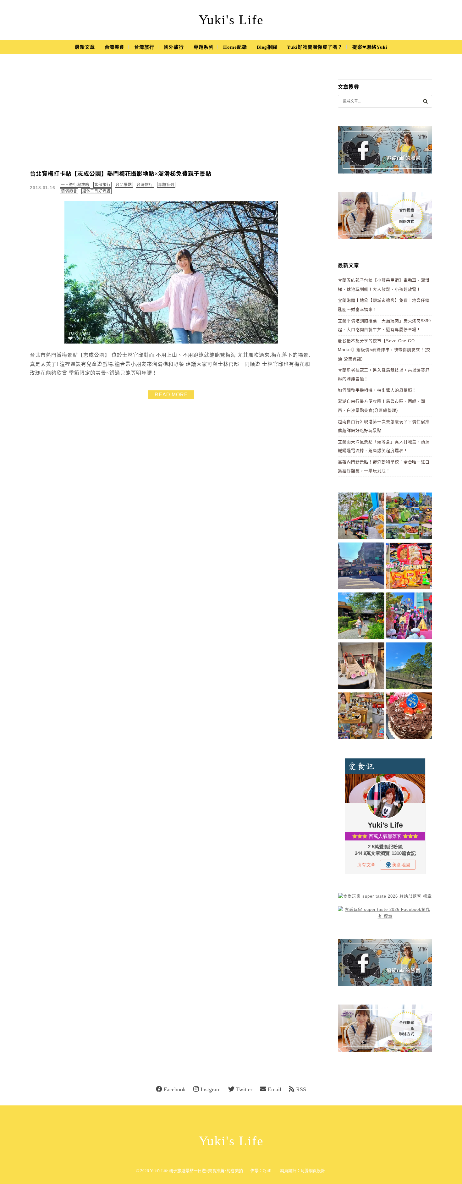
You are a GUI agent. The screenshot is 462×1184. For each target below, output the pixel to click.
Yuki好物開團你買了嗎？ (315, 47)
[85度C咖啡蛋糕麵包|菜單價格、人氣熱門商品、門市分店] (409, 716)
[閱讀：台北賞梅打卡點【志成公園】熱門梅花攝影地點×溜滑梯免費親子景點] (171, 342)
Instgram (211, 1089)
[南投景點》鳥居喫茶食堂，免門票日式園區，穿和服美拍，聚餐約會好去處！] (361, 616)
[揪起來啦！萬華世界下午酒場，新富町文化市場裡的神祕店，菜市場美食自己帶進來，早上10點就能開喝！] (361, 716)
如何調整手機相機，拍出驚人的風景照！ (377, 390)
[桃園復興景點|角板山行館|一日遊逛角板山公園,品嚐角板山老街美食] (409, 666)
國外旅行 (174, 47)
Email (274, 1089)
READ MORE (171, 394)
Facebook (175, 1089)
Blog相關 (267, 47)
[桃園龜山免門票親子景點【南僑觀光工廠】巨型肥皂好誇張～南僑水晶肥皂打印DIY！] (361, 666)
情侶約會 (69, 191)
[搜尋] (425, 101)
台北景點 (124, 185)
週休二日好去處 (96, 191)
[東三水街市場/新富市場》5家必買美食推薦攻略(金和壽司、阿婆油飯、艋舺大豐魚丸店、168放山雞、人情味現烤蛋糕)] (361, 566)
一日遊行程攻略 (75, 185)
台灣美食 (115, 47)
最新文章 (85, 47)
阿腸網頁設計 (312, 1170)
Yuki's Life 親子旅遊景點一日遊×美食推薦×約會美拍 (196, 1170)
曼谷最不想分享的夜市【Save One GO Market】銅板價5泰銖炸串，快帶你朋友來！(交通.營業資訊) (384, 350)
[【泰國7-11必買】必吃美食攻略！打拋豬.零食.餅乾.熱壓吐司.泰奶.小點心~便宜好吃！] (409, 566)
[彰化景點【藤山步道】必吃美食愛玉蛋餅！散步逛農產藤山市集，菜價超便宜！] (361, 517)
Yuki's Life (231, 20)
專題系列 (204, 47)
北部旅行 (102, 185)
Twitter (244, 1089)
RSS (301, 1089)
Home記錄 (235, 47)
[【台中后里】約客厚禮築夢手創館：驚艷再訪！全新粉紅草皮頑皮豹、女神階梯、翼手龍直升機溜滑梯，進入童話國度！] (409, 616)
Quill (267, 1170)
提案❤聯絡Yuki (369, 47)
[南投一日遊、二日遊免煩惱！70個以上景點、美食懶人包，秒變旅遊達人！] (409, 517)
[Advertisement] (171, 116)
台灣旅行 (144, 47)
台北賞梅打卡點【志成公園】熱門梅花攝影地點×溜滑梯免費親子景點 (121, 174)
